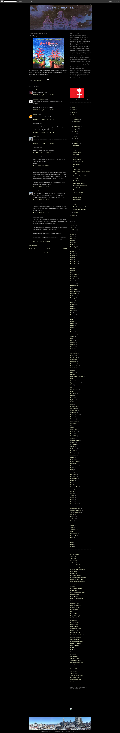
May (75, 136)
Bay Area (72, 238)
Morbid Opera (73, 431)
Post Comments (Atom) (42, 252)
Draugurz (72, 304)
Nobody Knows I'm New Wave (78, 635)
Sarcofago (72, 489)
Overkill (72, 457)
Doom (71, 302)
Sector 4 (72, 497)
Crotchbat (72, 586)
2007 (73, 215)
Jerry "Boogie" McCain (79, 183)
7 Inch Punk (73, 558)
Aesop (34, 136)
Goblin (72, 349)
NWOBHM (73, 455)
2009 (73, 114)
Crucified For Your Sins (76, 588)
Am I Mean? (73, 563)
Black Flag (73, 247)
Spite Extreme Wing (75, 508)
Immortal (72, 372)
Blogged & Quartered (75, 575)
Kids (71, 391)
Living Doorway (74, 622)
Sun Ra (72, 514)
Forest (71, 330)
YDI (71, 540)
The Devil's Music (75, 669)
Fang (71, 319)
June (75, 134)
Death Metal (73, 291)
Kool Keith (73, 393)
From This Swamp (74, 603)
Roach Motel (73, 478)
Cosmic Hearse (60, 7)
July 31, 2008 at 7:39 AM (41, 241)
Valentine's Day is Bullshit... (80, 176)
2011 (73, 110)
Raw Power (73, 474)
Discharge (72, 298)
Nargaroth (72, 438)
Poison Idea (73, 463)
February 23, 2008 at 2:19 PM (43, 110)
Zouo (71, 544)
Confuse (72, 281)
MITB (71, 425)
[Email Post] (47, 79)
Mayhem (72, 417)
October (76, 124)
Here (30, 76)
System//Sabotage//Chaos (76, 662)
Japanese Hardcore (75, 383)
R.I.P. (71, 470)
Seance (72, 495)
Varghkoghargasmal (78, 181)
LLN (71, 402)
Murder (72, 434)
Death (71, 287)
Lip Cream (73, 400)
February (76, 143)
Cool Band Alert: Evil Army (80, 162)
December (76, 119)
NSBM (72, 446)
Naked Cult (73, 436)
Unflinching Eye (74, 677)
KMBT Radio (73, 620)
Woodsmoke (73, 535)
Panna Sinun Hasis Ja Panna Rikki (82, 202)
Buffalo (72, 266)
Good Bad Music (74, 607)
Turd (71, 527)
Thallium (72, 519)
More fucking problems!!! (79, 207)
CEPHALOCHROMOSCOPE (77, 582)
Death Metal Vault (75, 597)
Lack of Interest (74, 398)
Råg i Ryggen (76, 164)
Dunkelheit (73, 601)
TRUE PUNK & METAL (76, 675)
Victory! (75, 204)
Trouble (72, 525)
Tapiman (75, 178)
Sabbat (72, 485)
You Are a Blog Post (78, 192)
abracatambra (73, 560)
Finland (72, 323)
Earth (71, 306)
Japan (71, 381)
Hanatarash (73, 361)
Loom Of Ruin (74, 626)
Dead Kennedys (74, 285)
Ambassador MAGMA (38, 99)
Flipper (72, 325)
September (76, 126)
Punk (71, 468)
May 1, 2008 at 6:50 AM (41, 166)
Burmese (72, 268)
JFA (71, 387)
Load (71, 404)
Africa (71, 228)
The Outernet (73, 671)
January (76, 212)
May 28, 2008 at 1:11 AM (41, 213)
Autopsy (72, 236)
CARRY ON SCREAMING (77, 580)
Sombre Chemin (74, 504)
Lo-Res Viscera (74, 624)
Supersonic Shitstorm (75, 660)
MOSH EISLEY (74, 631)
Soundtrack (73, 506)
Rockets (72, 480)
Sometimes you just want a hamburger (80, 186)
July (75, 131)
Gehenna (72, 342)
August (76, 129)
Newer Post (32, 248)
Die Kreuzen (73, 296)
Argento (72, 234)
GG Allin (72, 347)
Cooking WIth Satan (75, 584)
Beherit (72, 240)
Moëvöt (72, 427)
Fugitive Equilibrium (75, 605)
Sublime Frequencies (75, 510)
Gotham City (73, 357)
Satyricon (72, 491)
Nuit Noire (73, 451)
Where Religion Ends (75, 679)
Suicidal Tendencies (75, 512)
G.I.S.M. (72, 336)
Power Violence (74, 465)
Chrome (72, 272)
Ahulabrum (73, 230)
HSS (71, 611)
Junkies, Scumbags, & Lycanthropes (78, 149)
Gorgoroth (73, 355)
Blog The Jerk (73, 573)
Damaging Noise (74, 594)
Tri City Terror (74, 673)
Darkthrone (73, 283)
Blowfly (72, 251)
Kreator (72, 395)
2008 (73, 117)
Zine (71, 542)
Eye (71, 317)
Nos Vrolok (76, 154)
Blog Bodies (73, 571)
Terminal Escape (74, 665)
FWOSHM (72, 334)
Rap (71, 472)
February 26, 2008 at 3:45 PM (43, 119)
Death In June (73, 289)
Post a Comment (33, 245)
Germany (72, 344)
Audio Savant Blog (75, 567)
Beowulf (72, 242)
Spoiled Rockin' (77, 152)
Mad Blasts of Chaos (75, 628)
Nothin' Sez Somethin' (75, 637)
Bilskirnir (72, 245)
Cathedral (72, 270)
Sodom (72, 502)
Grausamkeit (73, 359)
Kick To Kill (73, 618)
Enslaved (72, 310)
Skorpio (72, 499)
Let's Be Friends (77, 197)
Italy (71, 378)
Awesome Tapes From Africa (77, 569)
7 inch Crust (73, 556)
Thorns (72, 521)
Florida (72, 327)
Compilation (73, 279)
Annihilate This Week (75, 565)
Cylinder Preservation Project (77, 592)
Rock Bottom (73, 648)
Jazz (71, 385)
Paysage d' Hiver (74, 461)
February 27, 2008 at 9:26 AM (43, 143)
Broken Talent (74, 264)
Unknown (35, 114)
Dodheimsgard (74, 300)
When (71, 531)
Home (48, 248)
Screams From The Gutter (79, 209)
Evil (71, 313)
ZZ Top (72, 546)
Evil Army (73, 315)
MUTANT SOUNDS (75, 633)
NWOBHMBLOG (74, 639)
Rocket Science (74, 650)
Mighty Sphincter (74, 421)
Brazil (71, 259)
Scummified (73, 654)
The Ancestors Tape (78, 194)
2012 (73, 107)
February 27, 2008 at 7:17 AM (43, 132)
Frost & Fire (76, 145)
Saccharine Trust (74, 487)
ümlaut (72, 681)
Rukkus (72, 482)
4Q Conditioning (74, 554)
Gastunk (72, 340)
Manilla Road (73, 410)
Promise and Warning (75, 643)
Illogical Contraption (75, 616)
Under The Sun (77, 159)
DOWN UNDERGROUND (76, 599)
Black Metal (73, 249)
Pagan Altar (73, 459)
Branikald (72, 257)
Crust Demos (73, 590)
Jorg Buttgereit (74, 389)
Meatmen (72, 419)
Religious (72, 476)
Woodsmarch (73, 533)
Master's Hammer (74, 415)
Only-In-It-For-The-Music (76, 641)
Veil (74, 167)
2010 (73, 112)
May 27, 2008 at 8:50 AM (41, 186)
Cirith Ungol (73, 274)
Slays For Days (74, 656)
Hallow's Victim (77, 199)
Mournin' (75, 190)
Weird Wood (76, 169)
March (75, 141)
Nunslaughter (73, 453)
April (75, 138)
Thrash (72, 523)
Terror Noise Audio (75, 667)
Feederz (72, 321)
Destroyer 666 (73, 293)
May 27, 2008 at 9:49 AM (41, 200)
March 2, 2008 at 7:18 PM (42, 152)
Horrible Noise (74, 609)
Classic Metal (73, 276)
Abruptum (72, 225)
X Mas (72, 538)
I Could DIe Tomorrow (76, 614)
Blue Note (72, 253)
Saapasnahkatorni (74, 652)
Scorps (72, 493)
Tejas (74, 157)
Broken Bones (74, 262)
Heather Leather (74, 366)
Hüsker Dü (73, 368)
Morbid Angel (74, 429)
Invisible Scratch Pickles (76, 376)
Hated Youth (73, 364)
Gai (71, 338)
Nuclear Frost (73, 448)
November (76, 121)
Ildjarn (72, 370)
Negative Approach (75, 440)
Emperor (72, 308)
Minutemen (73, 423)
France (72, 332)
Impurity (72, 374)
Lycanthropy (73, 406)
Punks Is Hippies (74, 645)
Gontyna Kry (73, 353)
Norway (72, 442)
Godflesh (72, 351)
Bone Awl (72, 255)
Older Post (65, 248)
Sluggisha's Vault (74, 658)
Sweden (39, 80)
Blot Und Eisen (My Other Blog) (78, 577)
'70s (35, 80)
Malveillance (73, 408)
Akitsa (72, 232)
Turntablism (73, 529)
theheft (35, 90)
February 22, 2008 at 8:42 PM (43, 95)
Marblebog (73, 412)
